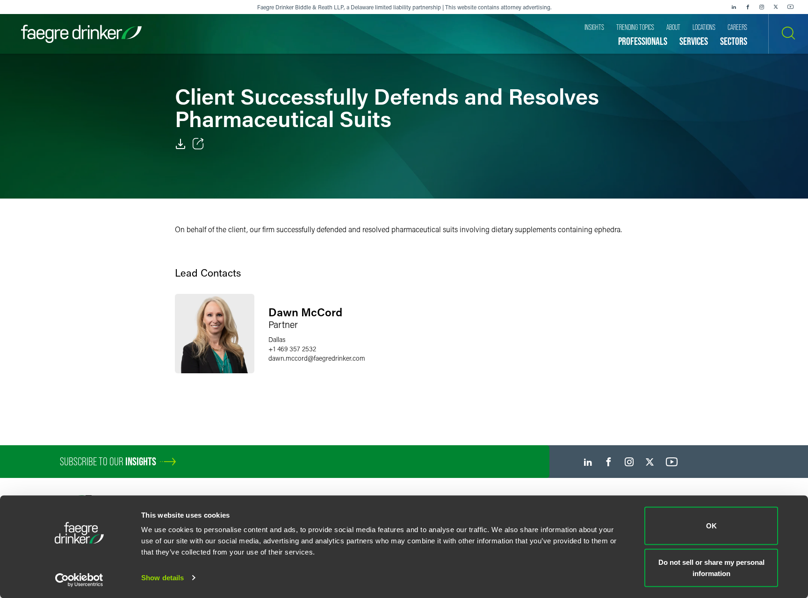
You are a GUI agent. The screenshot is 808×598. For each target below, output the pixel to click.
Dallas (276, 339)
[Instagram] (761, 7)
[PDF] (180, 144)
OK (711, 526)
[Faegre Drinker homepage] (81, 34)
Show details (162, 578)
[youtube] (790, 7)
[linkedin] (733, 7)
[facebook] (747, 7)
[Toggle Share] (198, 144)
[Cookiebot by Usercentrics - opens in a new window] (79, 580)
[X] (775, 7)
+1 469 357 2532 (292, 348)
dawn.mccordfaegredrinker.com (316, 358)
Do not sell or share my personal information (711, 567)
